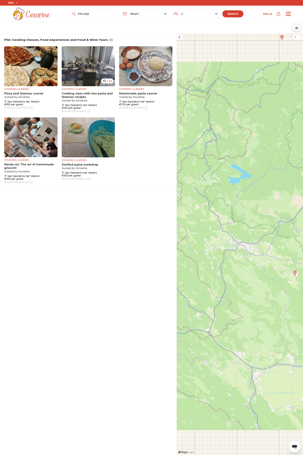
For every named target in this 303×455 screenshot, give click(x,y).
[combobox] (97, 14)
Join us (267, 13)
